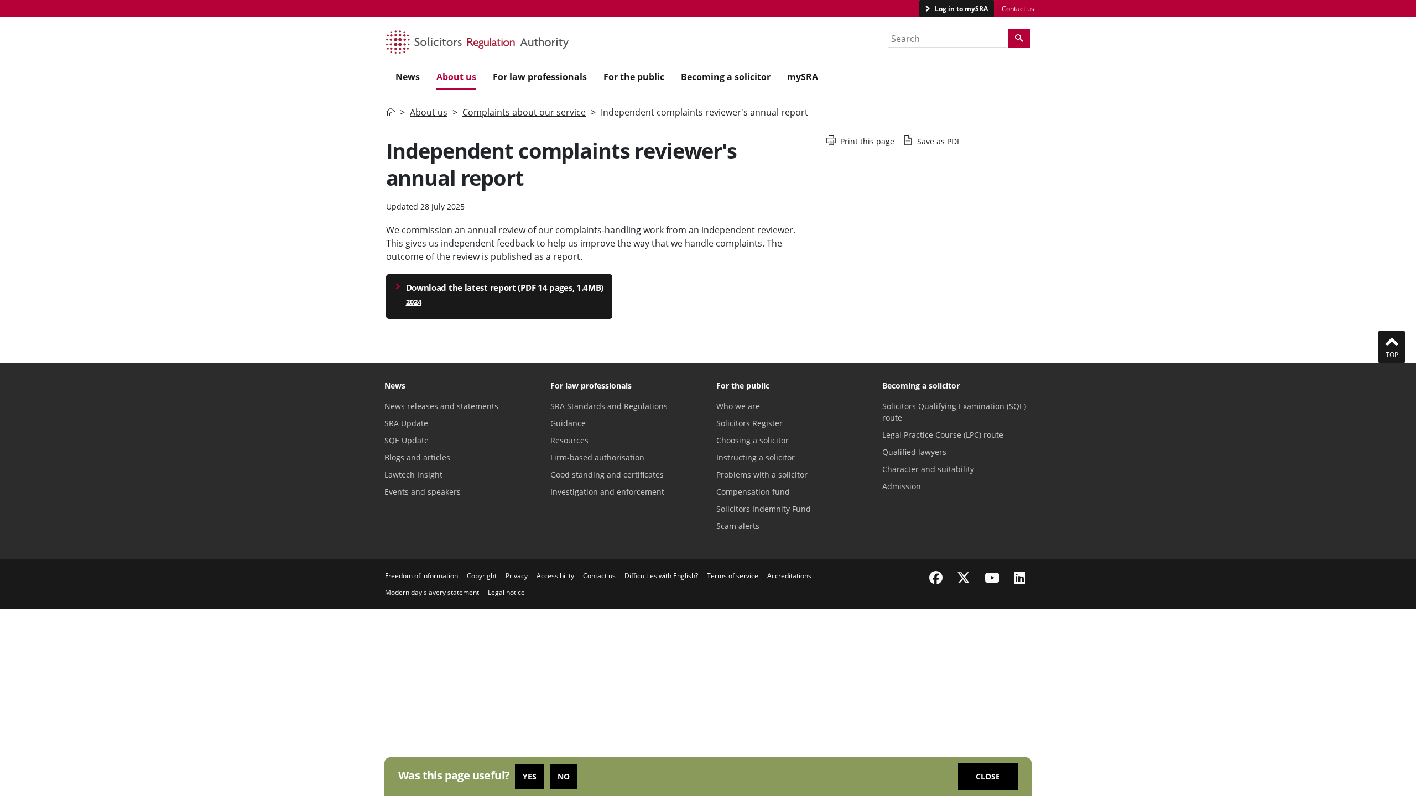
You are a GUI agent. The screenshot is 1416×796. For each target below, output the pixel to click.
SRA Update (406, 423)
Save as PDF (939, 141)
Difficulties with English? (661, 575)
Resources (569, 440)
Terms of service (732, 575)
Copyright (482, 575)
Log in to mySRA (960, 8)
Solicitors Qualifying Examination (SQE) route (954, 412)
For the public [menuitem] (633, 77)
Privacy (517, 575)
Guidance (568, 423)
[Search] (1019, 38)
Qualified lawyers (914, 452)
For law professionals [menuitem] (540, 77)
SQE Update (406, 440)
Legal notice (506, 592)
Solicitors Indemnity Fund (763, 509)
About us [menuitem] (456, 77)
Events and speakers (422, 491)
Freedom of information (421, 575)
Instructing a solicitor (755, 457)
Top (1392, 354)
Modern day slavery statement (432, 592)
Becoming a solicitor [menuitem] (726, 77)
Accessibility (555, 575)
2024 (413, 302)
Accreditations (789, 575)
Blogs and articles (417, 457)
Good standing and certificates (607, 474)
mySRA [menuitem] (802, 77)
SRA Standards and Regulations (609, 406)
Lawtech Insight (413, 474)
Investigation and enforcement (607, 491)
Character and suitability (928, 469)
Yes (530, 776)
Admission (901, 486)
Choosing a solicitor (752, 440)
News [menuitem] (407, 77)
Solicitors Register (749, 423)
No (564, 776)
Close (988, 776)
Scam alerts (737, 526)
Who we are (738, 406)
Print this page (868, 141)
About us (428, 112)
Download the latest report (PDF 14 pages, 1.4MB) (505, 287)
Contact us (1018, 8)
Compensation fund (753, 491)
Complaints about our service (524, 112)
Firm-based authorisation (597, 457)
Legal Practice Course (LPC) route (942, 435)
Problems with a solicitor (762, 474)
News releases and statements (441, 406)
